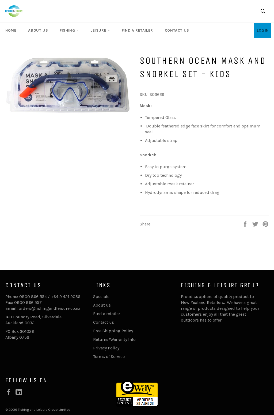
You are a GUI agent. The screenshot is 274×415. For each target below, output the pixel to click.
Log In (263, 30)
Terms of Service (109, 356)
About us (38, 30)
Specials (101, 296)
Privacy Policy (106, 347)
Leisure (99, 30)
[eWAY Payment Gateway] (137, 405)
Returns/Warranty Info (114, 339)
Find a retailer (137, 30)
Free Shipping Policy (113, 330)
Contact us (177, 30)
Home (10, 30)
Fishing (68, 30)
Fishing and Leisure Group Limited (44, 410)
